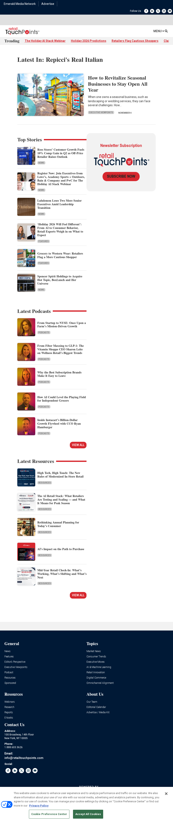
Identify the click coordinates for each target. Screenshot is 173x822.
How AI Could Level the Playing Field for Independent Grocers (61, 399)
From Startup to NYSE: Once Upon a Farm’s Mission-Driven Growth (61, 325)
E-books (8, 717)
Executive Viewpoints (101, 112)
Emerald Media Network (20, 3)
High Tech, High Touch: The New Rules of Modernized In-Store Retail (60, 475)
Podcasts (43, 332)
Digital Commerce (96, 677)
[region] (86, 804)
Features (43, 241)
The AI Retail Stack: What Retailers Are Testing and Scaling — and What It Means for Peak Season (61, 499)
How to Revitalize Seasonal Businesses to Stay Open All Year (117, 84)
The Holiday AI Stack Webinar (45, 41)
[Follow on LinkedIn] (152, 11)
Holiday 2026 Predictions (88, 41)
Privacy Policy (39, 805)
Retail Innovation (95, 672)
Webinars (9, 702)
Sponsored (10, 683)
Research (9, 707)
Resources (44, 483)
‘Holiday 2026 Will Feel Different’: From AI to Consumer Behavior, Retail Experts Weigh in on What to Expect (60, 229)
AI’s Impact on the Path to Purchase (60, 549)
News (41, 163)
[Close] (166, 793)
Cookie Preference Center (49, 814)
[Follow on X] (158, 11)
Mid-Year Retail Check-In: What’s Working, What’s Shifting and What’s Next (61, 574)
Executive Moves (95, 662)
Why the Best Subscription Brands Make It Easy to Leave (59, 374)
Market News (93, 651)
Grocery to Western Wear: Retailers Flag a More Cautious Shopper (60, 255)
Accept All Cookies (88, 814)
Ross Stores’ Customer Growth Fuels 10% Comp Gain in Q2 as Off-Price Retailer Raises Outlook (60, 153)
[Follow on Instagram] (164, 11)
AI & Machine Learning (98, 667)
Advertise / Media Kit (97, 712)
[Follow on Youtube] (170, 11)
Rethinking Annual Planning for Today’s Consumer (58, 524)
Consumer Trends (96, 656)
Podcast (8, 672)
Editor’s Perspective (14, 662)
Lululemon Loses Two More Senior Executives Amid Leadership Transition (59, 204)
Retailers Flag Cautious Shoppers (135, 41)
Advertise (47, 3)
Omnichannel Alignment (100, 683)
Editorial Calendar (96, 707)
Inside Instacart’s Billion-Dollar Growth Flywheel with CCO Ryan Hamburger (59, 423)
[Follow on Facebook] (146, 11)
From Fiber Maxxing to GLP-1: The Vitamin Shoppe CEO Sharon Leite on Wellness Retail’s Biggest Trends (60, 349)
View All (78, 445)
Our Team (91, 702)
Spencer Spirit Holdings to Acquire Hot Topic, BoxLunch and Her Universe (59, 280)
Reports (8, 712)
